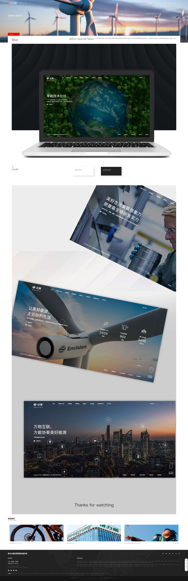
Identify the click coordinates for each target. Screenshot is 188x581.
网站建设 (26, 573)
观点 (165, 3)
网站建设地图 (115, 578)
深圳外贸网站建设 (41, 573)
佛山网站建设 (77, 573)
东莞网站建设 (72, 573)
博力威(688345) (71, 543)
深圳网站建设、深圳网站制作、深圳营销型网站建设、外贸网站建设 (88, 578)
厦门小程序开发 (96, 573)
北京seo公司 (18, 573)
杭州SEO (92, 573)
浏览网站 (11, 34)
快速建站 (67, 573)
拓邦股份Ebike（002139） (16, 543)
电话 (186, 563)
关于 (170, 3)
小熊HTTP (13, 573)
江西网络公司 (102, 573)
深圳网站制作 (58, 573)
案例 (155, 3)
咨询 (186, 560)
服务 (160, 3)
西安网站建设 (87, 573)
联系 (174, 3)
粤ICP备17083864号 (97, 579)
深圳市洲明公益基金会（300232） (151, 543)
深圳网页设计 (53, 573)
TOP (186, 570)
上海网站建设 (82, 573)
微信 (186, 567)
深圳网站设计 (47, 573)
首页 (151, 3)
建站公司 (22, 573)
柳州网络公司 (30, 573)
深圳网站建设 (63, 573)
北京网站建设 (36, 573)
